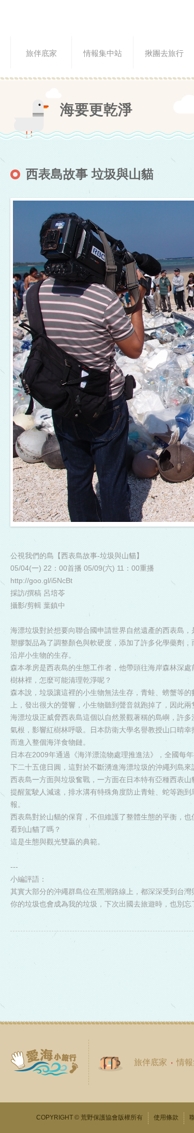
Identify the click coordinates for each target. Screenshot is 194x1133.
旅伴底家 (150, 1062)
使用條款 (166, 1117)
